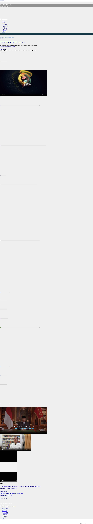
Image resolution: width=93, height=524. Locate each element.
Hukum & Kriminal (6, 488)
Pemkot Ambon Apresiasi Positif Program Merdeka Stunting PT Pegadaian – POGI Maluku (11, 493)
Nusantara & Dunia (5, 26)
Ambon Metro (3, 22)
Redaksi (3, 31)
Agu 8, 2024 (1, 38)
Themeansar (14, 506)
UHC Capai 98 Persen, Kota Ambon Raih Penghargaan (7, 37)
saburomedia (4, 38)
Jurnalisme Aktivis (5, 27)
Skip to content (2, 0)
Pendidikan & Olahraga (4, 23)
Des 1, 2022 (1, 49)
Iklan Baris (4, 30)
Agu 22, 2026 (1, 491)
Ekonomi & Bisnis (6, 41)
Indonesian (82, 523)
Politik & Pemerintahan (4, 24)
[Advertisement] (46, 13)
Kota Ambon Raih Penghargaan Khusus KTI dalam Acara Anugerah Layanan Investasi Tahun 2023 (12, 42)
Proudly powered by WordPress (4, 506)
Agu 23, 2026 (1, 487)
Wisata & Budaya (5, 28)
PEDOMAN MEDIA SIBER (5, 21)
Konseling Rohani (5, 29)
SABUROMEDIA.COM (6, 5)
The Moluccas (3, 32)
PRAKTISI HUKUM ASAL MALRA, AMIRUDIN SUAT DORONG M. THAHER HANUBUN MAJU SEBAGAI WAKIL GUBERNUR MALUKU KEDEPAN (20, 486)
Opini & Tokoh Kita (5, 25)
